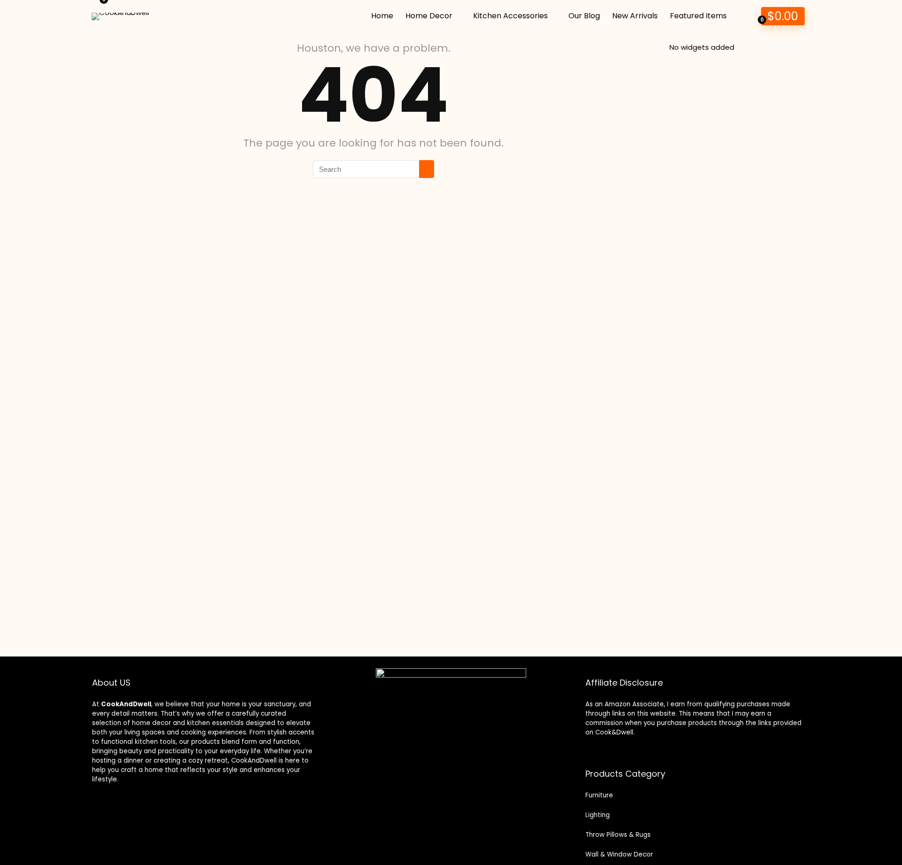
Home (382, 15)
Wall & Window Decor (619, 854)
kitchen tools (154, 741)
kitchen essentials (215, 722)
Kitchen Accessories (510, 15)
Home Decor (428, 15)
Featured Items (698, 15)
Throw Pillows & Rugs (618, 834)
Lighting (597, 815)
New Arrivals (635, 15)
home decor (151, 722)
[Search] (426, 169)
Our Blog (584, 15)
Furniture (599, 795)
